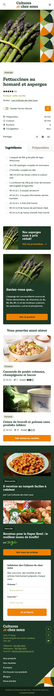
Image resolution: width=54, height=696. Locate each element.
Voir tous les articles (27, 552)
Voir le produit (27, 317)
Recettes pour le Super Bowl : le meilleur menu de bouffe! (25, 535)
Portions (10, 124)
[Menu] (50, 5)
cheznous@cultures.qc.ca (23, 651)
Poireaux (8, 366)
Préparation (12, 116)
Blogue (6, 676)
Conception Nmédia (27, 693)
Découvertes (9, 481)
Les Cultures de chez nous (25, 100)
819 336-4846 (19, 646)
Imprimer (48, 108)
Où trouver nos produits (15, 672)
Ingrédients (13, 147)
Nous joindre (9, 681)
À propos (7, 667)
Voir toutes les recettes (27, 438)
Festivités (8, 528)
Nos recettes (9, 663)
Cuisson (10, 120)
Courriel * (12, 596)
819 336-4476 (20, 648)
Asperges (8, 72)
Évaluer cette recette (14, 95)
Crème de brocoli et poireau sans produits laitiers (26, 423)
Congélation (12, 128)
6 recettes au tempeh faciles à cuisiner (24, 487)
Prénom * (12, 584)
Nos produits (9, 658)
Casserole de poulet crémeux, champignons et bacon (24, 373)
